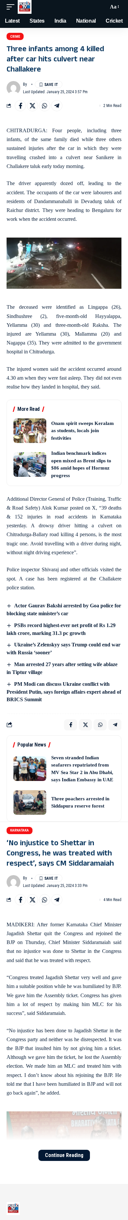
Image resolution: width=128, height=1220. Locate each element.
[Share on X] (32, 105)
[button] (12, 7)
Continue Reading (64, 1155)
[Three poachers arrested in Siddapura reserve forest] (29, 802)
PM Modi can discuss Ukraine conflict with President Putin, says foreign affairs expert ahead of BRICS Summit (64, 692)
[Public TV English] (25, 7)
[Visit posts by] (13, 88)
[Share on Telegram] (56, 105)
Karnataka (19, 830)
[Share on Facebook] (20, 105)
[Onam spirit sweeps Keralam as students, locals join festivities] (29, 430)
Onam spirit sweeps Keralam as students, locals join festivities (82, 431)
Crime (15, 36)
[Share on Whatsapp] (44, 105)
